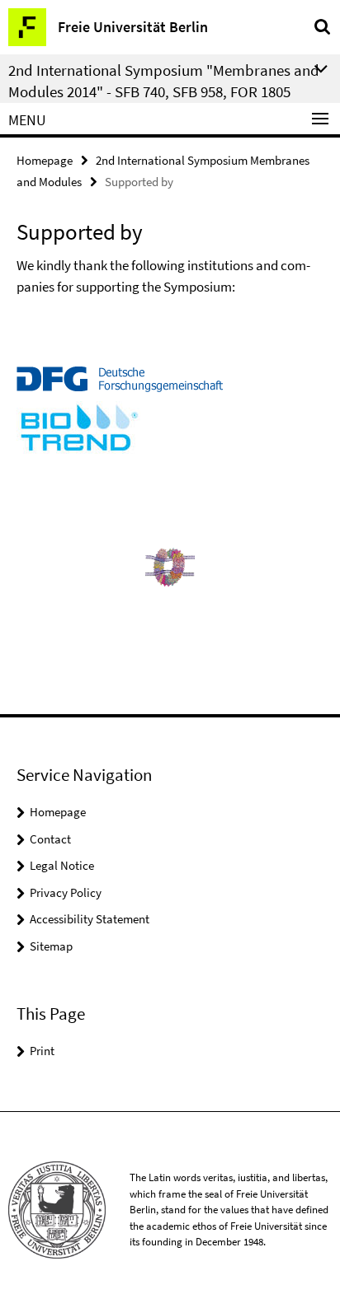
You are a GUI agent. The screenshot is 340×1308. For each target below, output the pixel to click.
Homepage (45, 160)
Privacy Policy (66, 892)
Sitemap (51, 946)
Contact (50, 839)
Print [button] (42, 1050)
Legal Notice (62, 865)
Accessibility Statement (89, 919)
